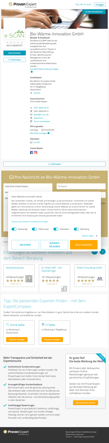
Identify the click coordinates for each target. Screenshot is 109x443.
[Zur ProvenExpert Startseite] (22, 5)
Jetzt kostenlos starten (85, 402)
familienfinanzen (15, 267)
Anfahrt (37, 93)
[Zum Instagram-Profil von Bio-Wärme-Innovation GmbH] (36, 154)
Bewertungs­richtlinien (73, 432)
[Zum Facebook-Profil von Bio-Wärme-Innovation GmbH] (32, 154)
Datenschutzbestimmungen (35, 221)
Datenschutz (70, 434)
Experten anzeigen (17, 339)
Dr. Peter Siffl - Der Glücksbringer (52, 269)
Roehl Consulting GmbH (89, 267)
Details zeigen (88, 235)
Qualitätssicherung (89, 432)
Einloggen (100, 4)
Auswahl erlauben (54, 244)
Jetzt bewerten (14, 53)
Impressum (16, 221)
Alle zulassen (84, 244)
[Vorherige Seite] (95, 252)
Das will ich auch (83, 4)
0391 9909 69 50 (41, 107)
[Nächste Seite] (102, 252)
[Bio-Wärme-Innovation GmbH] (14, 28)
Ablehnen (25, 244)
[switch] (34, 229)
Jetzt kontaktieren (95, 11)
